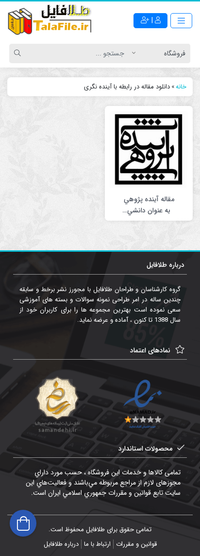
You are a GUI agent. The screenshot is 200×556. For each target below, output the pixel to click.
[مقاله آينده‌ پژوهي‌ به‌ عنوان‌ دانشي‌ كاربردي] (149, 149)
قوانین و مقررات (136, 544)
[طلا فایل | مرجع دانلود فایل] (50, 20)
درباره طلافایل (61, 544)
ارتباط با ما (97, 544)
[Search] (19, 53)
